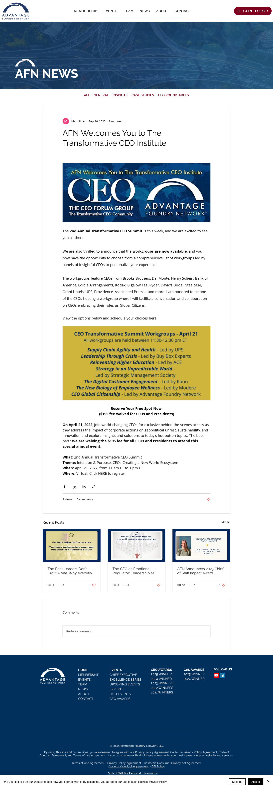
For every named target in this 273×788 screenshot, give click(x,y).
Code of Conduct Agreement (129, 766)
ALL (87, 95)
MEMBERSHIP (88, 675)
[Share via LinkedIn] (84, 487)
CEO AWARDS (120, 699)
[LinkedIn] (222, 675)
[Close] (268, 781)
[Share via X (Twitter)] (74, 487)
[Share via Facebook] (64, 487)
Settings (237, 782)
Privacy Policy (158, 782)
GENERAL (101, 95)
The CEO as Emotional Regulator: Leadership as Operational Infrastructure (134, 571)
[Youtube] (216, 675)
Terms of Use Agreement (88, 763)
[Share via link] (94, 487)
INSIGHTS (120, 95)
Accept (255, 782)
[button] (86, 10)
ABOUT (83, 694)
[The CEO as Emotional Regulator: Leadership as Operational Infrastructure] (136, 545)
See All (225, 522)
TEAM (82, 684)
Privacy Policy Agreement (124, 763)
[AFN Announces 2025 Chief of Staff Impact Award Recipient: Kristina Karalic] (201, 545)
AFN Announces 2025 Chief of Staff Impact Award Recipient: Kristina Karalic (200, 571)
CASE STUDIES (143, 95)
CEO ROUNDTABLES (173, 95)
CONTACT (85, 699)
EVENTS (84, 679)
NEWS (83, 689)
